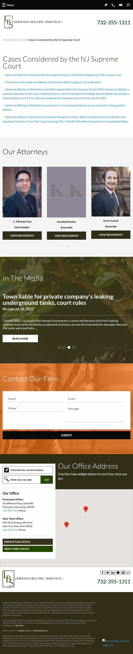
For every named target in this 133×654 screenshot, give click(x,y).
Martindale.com (40, 633)
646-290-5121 (10, 532)
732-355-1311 (113, 22)
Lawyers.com (24, 633)
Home (6, 39)
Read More (20, 338)
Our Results (19, 39)
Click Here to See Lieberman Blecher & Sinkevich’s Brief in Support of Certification (53, 82)
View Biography (22, 223)
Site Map (19, 628)
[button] (66, 527)
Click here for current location (27, 472)
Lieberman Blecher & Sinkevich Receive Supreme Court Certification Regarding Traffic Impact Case (63, 74)
